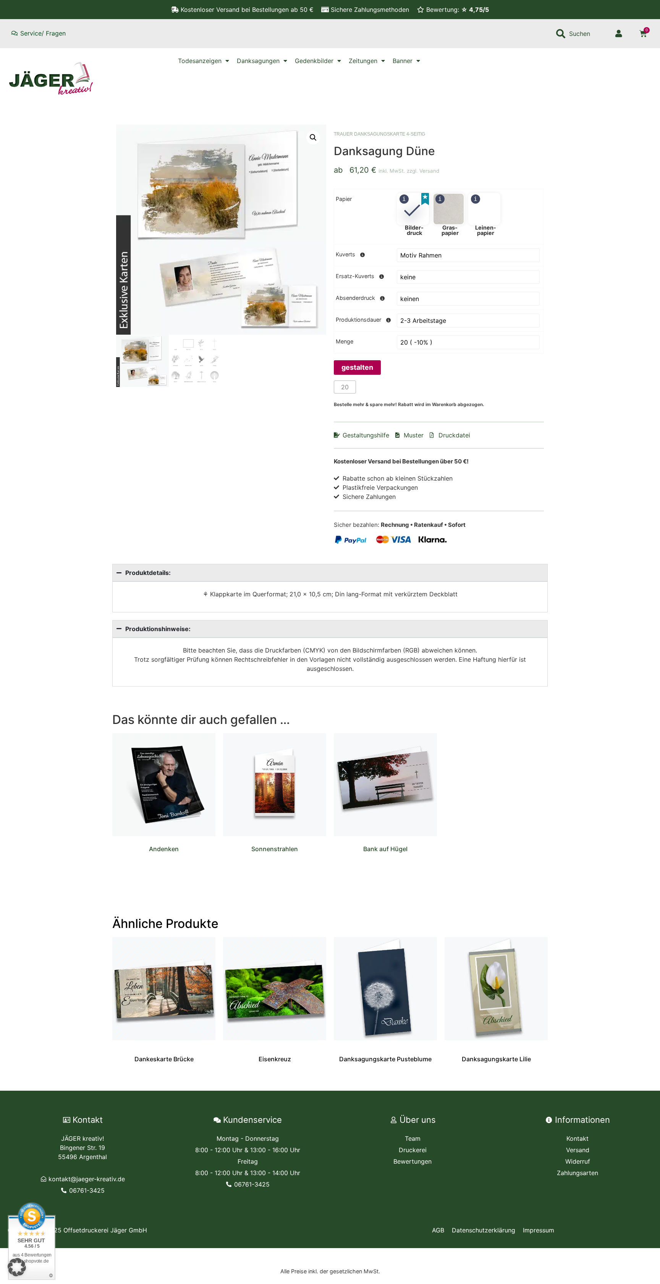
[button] (313, 137)
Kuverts (345, 254)
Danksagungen (258, 61)
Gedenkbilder (314, 61)
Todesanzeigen (200, 61)
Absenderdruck (355, 298)
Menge (344, 341)
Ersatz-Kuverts (355, 276)
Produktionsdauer (358, 319)
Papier (344, 199)
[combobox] (578, 33)
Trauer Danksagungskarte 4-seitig (379, 134)
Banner (402, 61)
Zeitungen (363, 61)
